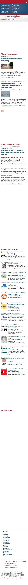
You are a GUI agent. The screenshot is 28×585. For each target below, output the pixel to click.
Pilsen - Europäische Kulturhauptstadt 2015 (13, 328)
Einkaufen (6, 534)
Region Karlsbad (16, 8)
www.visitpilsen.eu (14, 324)
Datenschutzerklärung (19, 561)
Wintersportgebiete (8, 554)
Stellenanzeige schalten (5, 19)
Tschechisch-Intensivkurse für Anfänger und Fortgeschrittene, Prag (16, 276)
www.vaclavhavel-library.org (21, 346)
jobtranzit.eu (3, 577)
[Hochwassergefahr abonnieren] (1, 111)
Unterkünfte (7, 553)
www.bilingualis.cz (14, 282)
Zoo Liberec (10, 361)
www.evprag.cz (12, 302)
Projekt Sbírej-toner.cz (13, 294)
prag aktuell (10, 81)
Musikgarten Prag (12, 255)
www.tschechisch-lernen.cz (20, 272)
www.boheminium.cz (16, 313)
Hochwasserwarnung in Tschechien (13, 172)
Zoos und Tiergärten (14, 358)
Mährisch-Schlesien (5, 8)
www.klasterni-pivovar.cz (18, 262)
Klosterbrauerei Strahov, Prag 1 (15, 265)
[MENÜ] (26, 1)
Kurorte (20, 316)
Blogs (13, 19)
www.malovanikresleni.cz (18, 336)
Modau (15, 163)
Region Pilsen (4, 9)
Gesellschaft (22, 292)
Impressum (7, 561)
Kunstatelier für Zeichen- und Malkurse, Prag (14, 340)
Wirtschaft (6, 556)
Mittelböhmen (16, 4)
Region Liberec (16, 5)
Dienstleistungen (8, 533)
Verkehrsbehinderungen (13, 105)
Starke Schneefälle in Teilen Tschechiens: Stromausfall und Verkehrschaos (12, 86)
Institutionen (17, 326)
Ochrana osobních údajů (11, 567)
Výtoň (24, 163)
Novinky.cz (21, 146)
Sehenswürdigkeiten (5, 314)
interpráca (22, 574)
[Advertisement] (14, 37)
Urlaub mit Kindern (14, 314)
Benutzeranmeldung (10, 565)
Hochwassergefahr (9, 77)
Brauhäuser (9, 263)
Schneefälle (3, 107)
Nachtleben (6, 548)
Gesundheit (6, 540)
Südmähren (15, 11)
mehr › (19, 75)
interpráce (3, 574)
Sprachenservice (10, 273)
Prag (3, 4)
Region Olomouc (5, 12)
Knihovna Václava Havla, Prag (15, 350)
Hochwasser (19, 184)
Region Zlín (15, 12)
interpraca (17, 575)
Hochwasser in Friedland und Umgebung (11, 60)
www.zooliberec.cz (15, 357)
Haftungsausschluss (10, 563)
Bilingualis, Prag (11, 285)
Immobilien (6, 542)
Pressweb (11, 578)
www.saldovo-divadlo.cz (18, 368)
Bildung (13, 253)
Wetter (6, 105)
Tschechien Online (14, 168)
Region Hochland (5, 11)
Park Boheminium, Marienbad (14, 317)
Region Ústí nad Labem (6, 5)
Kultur (23, 316)
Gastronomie (15, 263)
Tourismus (16, 316)
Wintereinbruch (22, 105)
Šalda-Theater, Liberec (13, 371)
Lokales (18, 163)
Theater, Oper (10, 370)
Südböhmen (15, 9)
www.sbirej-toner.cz (15, 292)
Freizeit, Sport (7, 536)
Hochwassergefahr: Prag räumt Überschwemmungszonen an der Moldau (12, 152)
